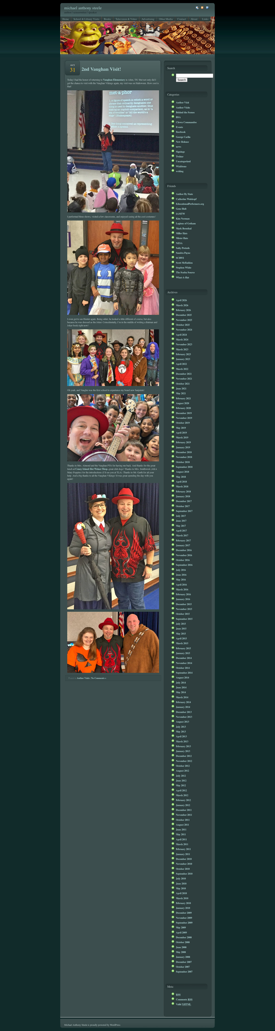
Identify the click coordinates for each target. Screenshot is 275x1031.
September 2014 (184, 672)
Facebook (181, 132)
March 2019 (182, 437)
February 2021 (183, 398)
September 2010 (184, 873)
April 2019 (181, 432)
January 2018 (183, 496)
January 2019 (183, 447)
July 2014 (181, 682)
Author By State (184, 194)
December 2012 (184, 756)
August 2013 (182, 721)
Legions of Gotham (186, 223)
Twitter (179, 156)
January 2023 (183, 359)
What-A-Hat (182, 277)
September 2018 (184, 467)
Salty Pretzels (183, 248)
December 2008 (184, 937)
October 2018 (183, 462)
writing (179, 171)
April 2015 (181, 638)
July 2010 (181, 878)
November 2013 (184, 717)
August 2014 (182, 677)
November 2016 (184, 555)
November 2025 (184, 320)
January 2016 (183, 599)
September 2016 (184, 565)
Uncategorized (183, 161)
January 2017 (183, 545)
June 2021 (181, 388)
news (178, 146)
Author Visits (83, 678)
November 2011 (184, 815)
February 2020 (183, 408)
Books (107, 19)
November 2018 (184, 457)
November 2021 (184, 378)
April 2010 (181, 893)
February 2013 (183, 746)
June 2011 (181, 829)
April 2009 (181, 932)
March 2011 (182, 844)
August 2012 (182, 770)
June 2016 (181, 574)
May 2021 (181, 393)
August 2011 (182, 824)
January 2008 (183, 957)
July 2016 (181, 570)
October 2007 (183, 967)
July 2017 (181, 516)
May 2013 (181, 731)
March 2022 (182, 369)
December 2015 (184, 604)
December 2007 (184, 962)
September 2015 (184, 619)
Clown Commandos (186, 122)
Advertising (148, 19)
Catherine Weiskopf (186, 199)
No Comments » (98, 678)
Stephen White (183, 267)
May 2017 (181, 525)
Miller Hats (181, 233)
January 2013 (183, 751)
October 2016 (183, 560)
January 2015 (183, 653)
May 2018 (181, 477)
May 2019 (181, 428)
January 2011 (183, 854)
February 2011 (183, 849)
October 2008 (183, 942)
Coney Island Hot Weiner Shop (91, 469)
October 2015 (183, 614)
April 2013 (181, 736)
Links (205, 19)
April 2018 (181, 481)
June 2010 (181, 883)
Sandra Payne (183, 253)
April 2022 (181, 364)
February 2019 (183, 442)
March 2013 (182, 741)
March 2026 (182, 305)
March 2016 (182, 589)
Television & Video (126, 19)
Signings (180, 151)
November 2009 (184, 918)
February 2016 (183, 594)
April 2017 (181, 530)
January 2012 (183, 805)
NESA (179, 243)
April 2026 (181, 300)
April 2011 (181, 839)
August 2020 (182, 403)
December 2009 (184, 912)
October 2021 (183, 383)
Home (65, 19)
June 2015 (181, 628)
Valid (183, 1004)
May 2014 (181, 692)
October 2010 (183, 869)
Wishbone (181, 166)
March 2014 (182, 697)
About (194, 19)
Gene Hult (181, 208)
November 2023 (184, 344)
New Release (182, 142)
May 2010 (181, 888)
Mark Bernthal (183, 228)
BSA (178, 117)
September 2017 (184, 511)
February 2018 (183, 491)
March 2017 (182, 535)
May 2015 (181, 633)
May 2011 (181, 834)
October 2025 (183, 325)
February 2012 (183, 800)
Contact (181, 19)
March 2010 (182, 898)
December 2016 (184, 550)
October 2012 (183, 766)
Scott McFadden (184, 262)
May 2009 (181, 927)
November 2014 (184, 663)
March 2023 (182, 349)
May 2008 (181, 952)
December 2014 (184, 658)
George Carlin (183, 137)
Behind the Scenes (185, 112)
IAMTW (180, 213)
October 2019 (183, 422)
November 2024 (184, 329)
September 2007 (184, 971)
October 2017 (183, 506)
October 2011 (183, 820)
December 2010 (184, 859)
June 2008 (181, 947)
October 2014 (183, 668)
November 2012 (184, 761)
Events (179, 127)
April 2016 (181, 584)
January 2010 (183, 908)
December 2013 (184, 712)
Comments (184, 999)
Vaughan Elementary (114, 79)
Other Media (166, 19)
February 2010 (183, 903)
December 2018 (184, 452)
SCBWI (180, 258)
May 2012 (181, 785)
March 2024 (182, 339)
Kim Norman (183, 218)
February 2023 (183, 354)
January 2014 (183, 707)
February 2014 (183, 702)
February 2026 (183, 310)
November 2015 (184, 609)
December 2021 (184, 374)
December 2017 (184, 501)
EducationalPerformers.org (190, 204)
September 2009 (184, 922)
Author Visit (182, 102)
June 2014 (181, 687)
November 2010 (184, 864)
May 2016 (181, 579)
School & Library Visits (86, 19)
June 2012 (181, 780)
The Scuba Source (185, 272)
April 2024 (181, 334)
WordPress (115, 1024)
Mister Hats (182, 238)
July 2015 (181, 623)
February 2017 (183, 540)
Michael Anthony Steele (83, 7)
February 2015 (183, 648)
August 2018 (182, 471)
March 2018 (182, 486)
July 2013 (181, 726)
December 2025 (184, 315)
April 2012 (181, 790)
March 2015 (182, 643)
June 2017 (181, 520)
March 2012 (182, 795)
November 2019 (184, 418)
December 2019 (184, 413)
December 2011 (184, 810)
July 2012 (181, 775)
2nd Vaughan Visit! (101, 68)
